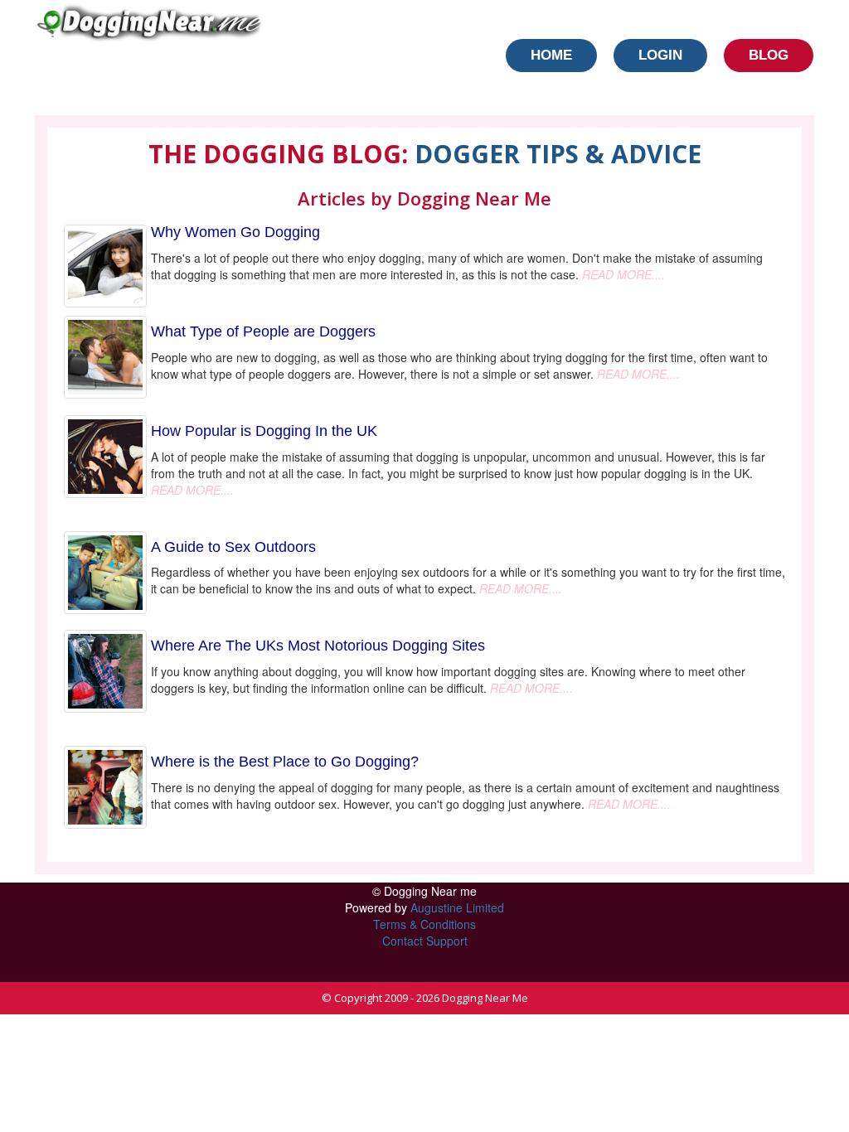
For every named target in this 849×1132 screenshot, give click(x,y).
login (660, 55)
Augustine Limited (457, 907)
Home (551, 55)
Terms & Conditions (424, 924)
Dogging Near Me (485, 997)
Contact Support (425, 940)
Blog (768, 55)
